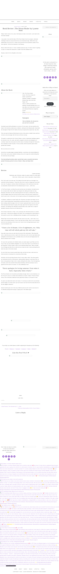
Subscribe (50, 103)
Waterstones (37, 114)
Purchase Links (25, 114)
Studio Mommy (42, 571)
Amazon (31, 114)
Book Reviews (18, 26)
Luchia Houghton (29, 10)
